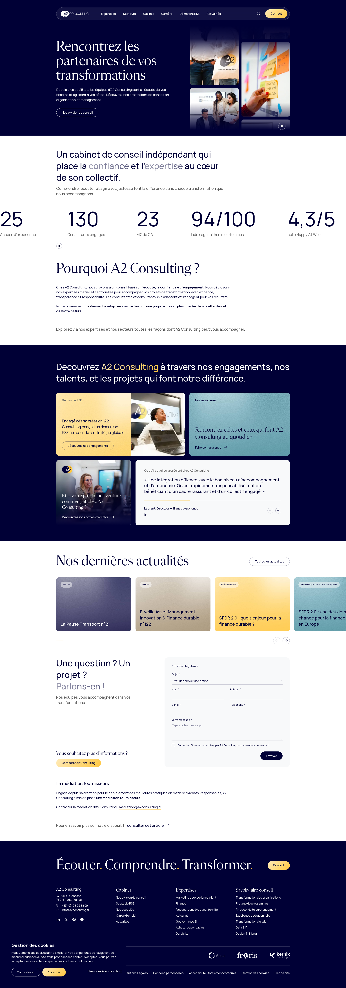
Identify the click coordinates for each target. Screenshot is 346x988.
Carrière (166, 14)
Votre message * (182, 720)
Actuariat (182, 916)
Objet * (176, 674)
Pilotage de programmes (252, 903)
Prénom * (235, 689)
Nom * (175, 689)
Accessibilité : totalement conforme (212, 973)
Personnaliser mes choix (105, 971)
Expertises (108, 14)
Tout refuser (26, 972)
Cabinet (148, 14)
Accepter (54, 972)
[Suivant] (278, 510)
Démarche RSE (189, 14)
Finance (181, 903)
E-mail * (176, 704)
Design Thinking (246, 934)
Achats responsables (190, 927)
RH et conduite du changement (256, 909)
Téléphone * (237, 704)
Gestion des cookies (255, 973)
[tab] (59, 641)
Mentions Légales (136, 973)
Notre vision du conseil (77, 112)
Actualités (214, 14)
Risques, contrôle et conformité (197, 909)
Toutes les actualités (269, 561)
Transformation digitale (251, 921)
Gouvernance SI (186, 921)
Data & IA (241, 927)
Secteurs (129, 14)
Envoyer (274, 756)
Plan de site (282, 973)
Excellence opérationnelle (253, 916)
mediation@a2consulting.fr (140, 807)
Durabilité (182, 934)
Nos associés (125, 909)
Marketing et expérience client (196, 897)
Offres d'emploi (126, 916)
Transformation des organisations (258, 897)
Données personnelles (168, 973)
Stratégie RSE (125, 903)
